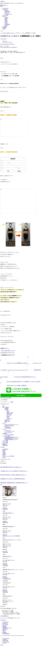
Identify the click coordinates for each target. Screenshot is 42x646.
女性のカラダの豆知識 (9, 425)
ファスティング (8, 430)
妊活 (6, 422)
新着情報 (4, 27)
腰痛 (8, 411)
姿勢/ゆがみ (9, 418)
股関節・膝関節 (10, 412)
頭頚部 (8, 416)
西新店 (6, 19)
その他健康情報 (8, 427)
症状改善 (6, 10)
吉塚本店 (6, 17)
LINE (1, 44)
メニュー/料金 (5, 15)
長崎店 (6, 25)
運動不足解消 (7, 11)
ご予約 (4, 5)
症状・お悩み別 (7, 33)
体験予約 (4, 630)
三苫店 (6, 23)
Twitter (7, 44)
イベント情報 (5, 440)
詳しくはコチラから (4, 91)
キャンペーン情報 (6, 435)
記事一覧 (6, 397)
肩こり (8, 410)
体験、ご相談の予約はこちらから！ (9, 350)
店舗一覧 (4, 625)
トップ (1, 33)
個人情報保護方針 (6, 633)
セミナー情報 (5, 442)
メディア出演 (5, 441)
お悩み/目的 (5, 623)
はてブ (10, 44)
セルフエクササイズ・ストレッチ (11, 424)
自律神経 (6, 408)
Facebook (4, 44)
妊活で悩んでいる (8, 14)
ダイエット (7, 12)
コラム (4, 423)
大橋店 (6, 22)
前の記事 (2, 397)
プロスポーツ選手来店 (9, 434)
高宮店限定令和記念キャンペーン (11, 438)
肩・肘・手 (9, 415)
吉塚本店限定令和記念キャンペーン (12, 437)
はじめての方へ (6, 8)
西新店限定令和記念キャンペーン (11, 439)
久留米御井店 (7, 24)
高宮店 (6, 18)
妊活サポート (7, 426)
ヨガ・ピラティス (8, 432)
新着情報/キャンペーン (7, 627)
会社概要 (4, 632)
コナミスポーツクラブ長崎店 (8, 456)
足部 (8, 417)
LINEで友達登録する (4, 615)
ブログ (4, 631)
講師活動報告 (5, 445)
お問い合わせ (5, 628)
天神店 (6, 20)
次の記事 (9, 397)
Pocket (13, 44)
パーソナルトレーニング (7, 42)
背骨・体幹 (9, 414)
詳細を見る (5, 507)
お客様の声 (5, 26)
